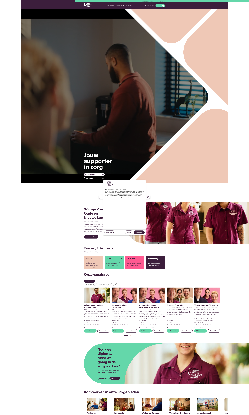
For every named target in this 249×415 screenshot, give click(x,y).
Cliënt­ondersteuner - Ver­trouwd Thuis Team (149, 306)
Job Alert (152, 1)
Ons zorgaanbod (120, 5)
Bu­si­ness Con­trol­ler (175, 305)
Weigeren (129, 232)
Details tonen (109, 232)
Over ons (128, 5)
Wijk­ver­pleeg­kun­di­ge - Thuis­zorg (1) (93, 306)
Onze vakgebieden (109, 5)
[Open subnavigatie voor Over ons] (131, 6)
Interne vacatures (145, 1)
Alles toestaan (139, 232)
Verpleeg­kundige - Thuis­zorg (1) (119, 306)
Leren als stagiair (204, 413)
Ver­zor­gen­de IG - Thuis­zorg (206, 305)
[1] (126, 335)
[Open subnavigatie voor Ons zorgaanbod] (124, 6)
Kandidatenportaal (159, 1)
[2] (130, 335)
